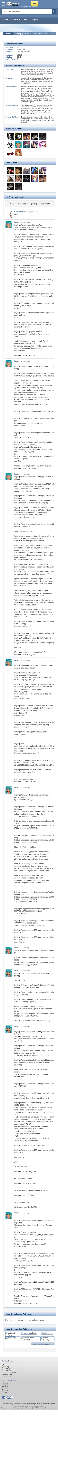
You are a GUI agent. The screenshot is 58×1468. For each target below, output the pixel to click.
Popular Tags (7, 1370)
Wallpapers (22, 34)
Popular (35, 19)
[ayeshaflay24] (43, 144)
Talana (16, 222)
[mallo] (18, 152)
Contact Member (13, 39)
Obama (5, 1390)
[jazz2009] (18, 136)
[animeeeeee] (47, 1333)
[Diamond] (10, 171)
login (31, 204)
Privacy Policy (8, 1404)
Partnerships (31, 1404)
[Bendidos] (26, 171)
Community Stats (9, 1372)
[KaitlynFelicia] (26, 144)
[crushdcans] (26, 136)
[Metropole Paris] (12, 1335)
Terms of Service (20, 1404)
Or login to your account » (29, 6)
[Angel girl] (10, 1338)
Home (5, 19)
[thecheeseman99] (18, 178)
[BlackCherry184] (10, 152)
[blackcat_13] (35, 144)
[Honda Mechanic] (29, 1333)
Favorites (40, 34)
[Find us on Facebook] (8, 1399)
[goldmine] (43, 136)
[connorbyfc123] (10, 178)
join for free (21, 204)
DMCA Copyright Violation (46, 1404)
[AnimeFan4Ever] (35, 178)
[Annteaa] (18, 171)
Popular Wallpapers (9, 1368)
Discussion (34, 36)
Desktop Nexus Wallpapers (13, 4)
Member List (7, 1374)
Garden (5, 1386)
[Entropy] (10, 136)
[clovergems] (35, 171)
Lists (26, 19)
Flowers (5, 1384)
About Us (5, 1366)
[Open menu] (3, 4)
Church (4, 1388)
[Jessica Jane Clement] (31, 1340)
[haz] (26, 178)
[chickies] (35, 136)
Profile (8, 34)
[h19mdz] (10, 144)
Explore (14, 19)
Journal (20, 36)
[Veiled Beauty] (47, 1340)
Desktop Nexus (24, 1406)
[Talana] (18, 144)
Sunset (4, 1392)
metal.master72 (20, 212)
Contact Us (6, 1377)
